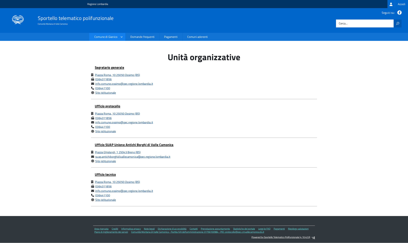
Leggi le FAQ (264, 229)
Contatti (194, 229)
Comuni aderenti (197, 37)
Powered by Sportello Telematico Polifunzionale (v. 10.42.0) (280, 237)
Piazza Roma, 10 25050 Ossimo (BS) (117, 75)
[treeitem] (397, 4)
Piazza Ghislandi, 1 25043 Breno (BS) (118, 152)
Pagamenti (171, 37)
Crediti (115, 229)
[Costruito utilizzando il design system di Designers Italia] (313, 238)
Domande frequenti (142, 37)
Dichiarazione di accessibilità (172, 229)
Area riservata (101, 229)
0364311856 (103, 79)
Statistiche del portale (244, 229)
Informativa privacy (131, 229)
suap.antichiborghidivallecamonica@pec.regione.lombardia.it (132, 157)
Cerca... (343, 23)
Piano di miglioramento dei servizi (111, 232)
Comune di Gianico (105, 37)
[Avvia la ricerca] (398, 23)
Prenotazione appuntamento (215, 229)
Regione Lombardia (97, 4)
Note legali (149, 229)
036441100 (102, 88)
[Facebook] (399, 13)
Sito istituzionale (105, 93)
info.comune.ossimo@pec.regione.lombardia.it (124, 84)
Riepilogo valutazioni (298, 229)
